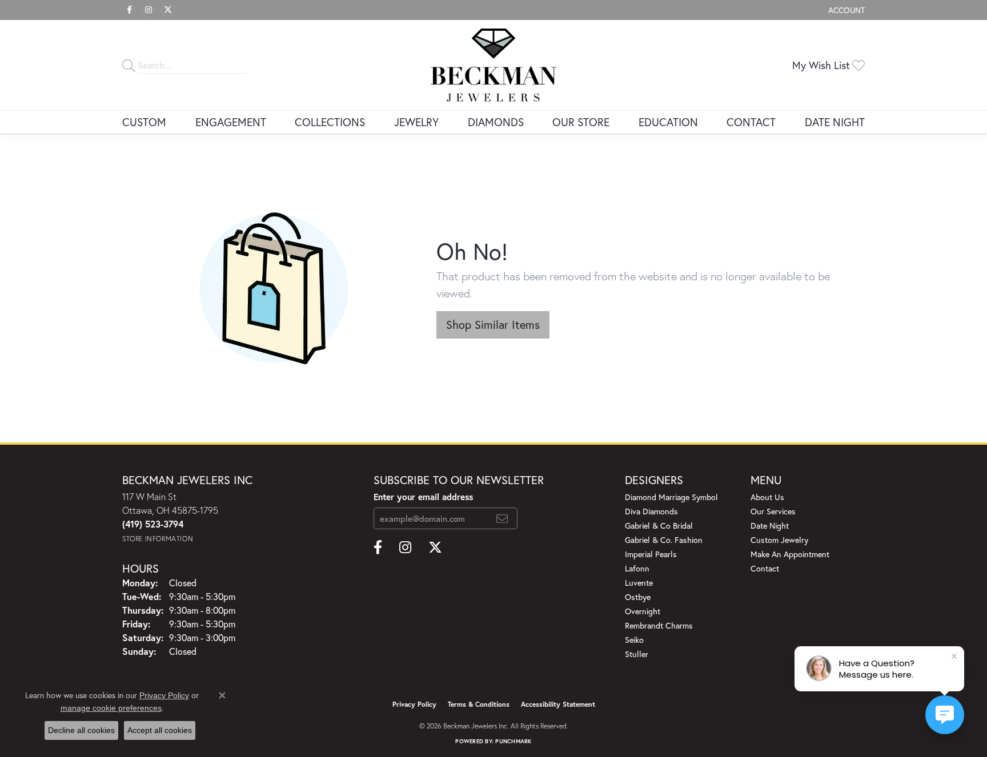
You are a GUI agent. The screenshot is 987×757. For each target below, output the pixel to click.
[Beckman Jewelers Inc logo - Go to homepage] (493, 65)
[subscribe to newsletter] (502, 518)
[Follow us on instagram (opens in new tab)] (148, 10)
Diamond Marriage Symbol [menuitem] (671, 497)
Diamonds (496, 122)
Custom (144, 122)
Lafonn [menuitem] (637, 568)
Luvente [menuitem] (639, 582)
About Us (767, 497)
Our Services (773, 511)
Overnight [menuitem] (642, 611)
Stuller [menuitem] (636, 654)
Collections (330, 122)
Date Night (835, 122)
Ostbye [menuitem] (638, 596)
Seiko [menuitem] (634, 639)
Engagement (230, 122)
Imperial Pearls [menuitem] (651, 554)
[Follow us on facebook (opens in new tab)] (129, 10)
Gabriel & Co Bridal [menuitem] (659, 525)
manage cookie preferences (111, 707)
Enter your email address (423, 496)
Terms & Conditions (478, 704)
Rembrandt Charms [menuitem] (659, 625)
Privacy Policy (414, 704)
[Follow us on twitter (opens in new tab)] (168, 10)
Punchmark (513, 741)
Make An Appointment (790, 554)
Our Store (580, 122)
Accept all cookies (159, 730)
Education (668, 122)
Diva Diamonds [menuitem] (651, 511)
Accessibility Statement (558, 704)
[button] (845, 10)
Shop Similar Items (493, 324)
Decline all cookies (81, 730)
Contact (751, 122)
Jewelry (416, 122)
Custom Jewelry (779, 539)
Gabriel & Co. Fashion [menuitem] (664, 539)
